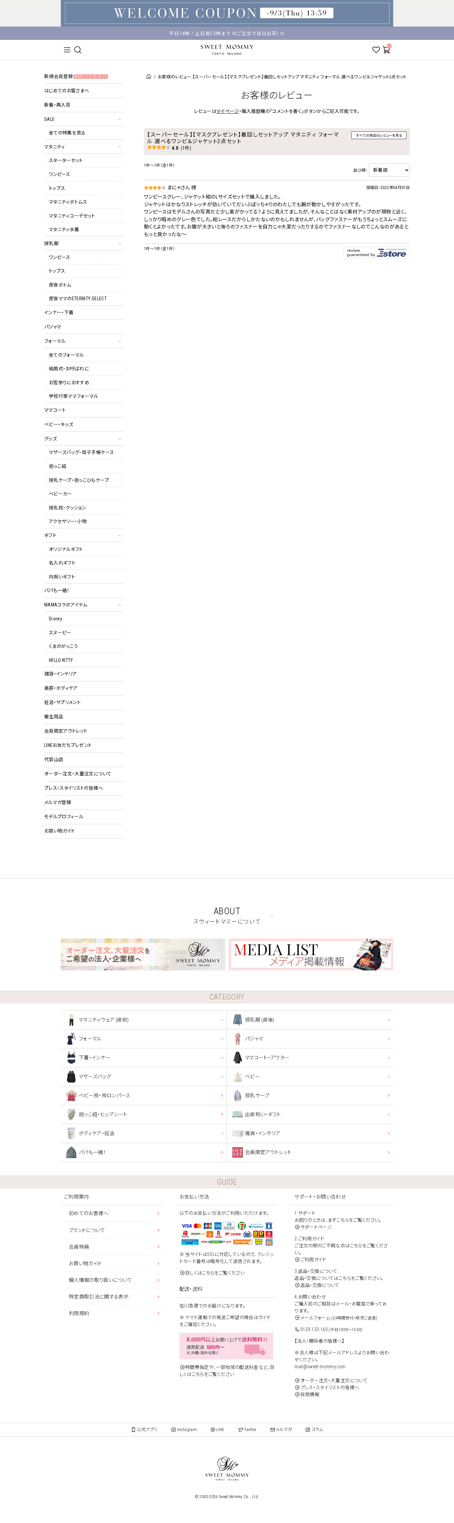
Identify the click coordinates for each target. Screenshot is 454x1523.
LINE (220, 1429)
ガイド (264, 1317)
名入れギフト (62, 563)
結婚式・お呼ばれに (69, 368)
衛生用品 (53, 716)
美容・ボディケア (61, 688)
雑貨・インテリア (60, 673)
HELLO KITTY (61, 660)
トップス (57, 188)
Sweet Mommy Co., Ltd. (239, 1496)
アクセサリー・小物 (68, 521)
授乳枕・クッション (67, 507)
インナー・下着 (58, 312)
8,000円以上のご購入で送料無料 (227, 37)
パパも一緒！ (56, 590)
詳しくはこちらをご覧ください (215, 1273)
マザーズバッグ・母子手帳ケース (81, 452)
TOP (147, 77)
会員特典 (79, 1247)
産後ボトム (60, 285)
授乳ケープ (257, 1096)
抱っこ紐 (57, 466)
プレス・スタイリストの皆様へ (73, 788)
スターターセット (66, 160)
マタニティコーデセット (72, 216)
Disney (55, 618)
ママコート (55, 410)
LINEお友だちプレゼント (68, 745)
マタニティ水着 (64, 229)
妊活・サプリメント (62, 702)
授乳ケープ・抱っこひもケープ (79, 480)
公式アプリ (147, 1429)
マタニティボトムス (68, 202)
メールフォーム (338, 1317)
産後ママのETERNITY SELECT (78, 298)
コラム (317, 1429)
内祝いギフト (62, 577)
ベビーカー (60, 493)
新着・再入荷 (57, 105)
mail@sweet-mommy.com (319, 1366)
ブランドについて (87, 1230)
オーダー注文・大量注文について (77, 773)
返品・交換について (320, 1285)
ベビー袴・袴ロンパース (104, 1096)
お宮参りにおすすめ (69, 382)
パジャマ (52, 326)
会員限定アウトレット (66, 731)
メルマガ (284, 1429)
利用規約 (79, 1313)
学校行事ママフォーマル (73, 396)
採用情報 (309, 1394)
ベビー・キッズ (58, 424)
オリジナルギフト (66, 549)
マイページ (227, 111)
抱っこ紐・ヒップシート (103, 1115)
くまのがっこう (63, 646)
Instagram (187, 1429)
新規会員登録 (75, 76)
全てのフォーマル (66, 355)
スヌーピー (60, 632)
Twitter (250, 1429)
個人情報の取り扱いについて (100, 1280)
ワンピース (59, 174)
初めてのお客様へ (89, 1213)
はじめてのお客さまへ (66, 90)
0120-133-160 (331, 1329)
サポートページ (316, 1227)
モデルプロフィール (63, 816)
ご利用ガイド (313, 1259)
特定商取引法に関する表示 (99, 1297)
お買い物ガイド (59, 831)
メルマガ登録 (57, 802)
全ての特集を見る (67, 132)
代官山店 (53, 759)
